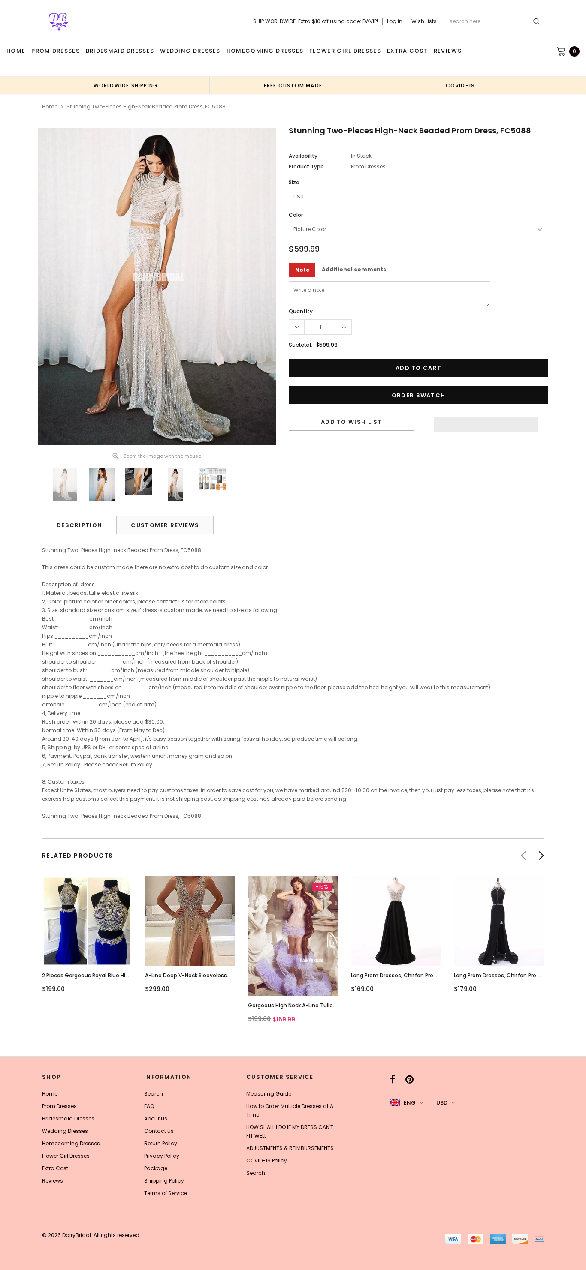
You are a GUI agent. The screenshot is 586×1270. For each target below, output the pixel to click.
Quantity (301, 311)
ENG (410, 1103)
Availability (303, 155)
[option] (125, 85)
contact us (170, 601)
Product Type (306, 166)
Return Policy (135, 764)
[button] (485, 422)
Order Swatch (419, 395)
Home (49, 106)
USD (441, 1103)
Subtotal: (300, 344)
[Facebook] (393, 1079)
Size (294, 182)
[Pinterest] (409, 1079)
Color (296, 215)
